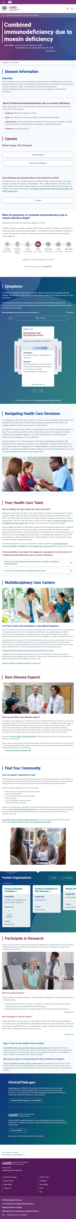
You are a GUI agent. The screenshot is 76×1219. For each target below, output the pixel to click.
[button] (68, 8)
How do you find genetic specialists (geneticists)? (25, 571)
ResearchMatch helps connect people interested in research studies (25, 1048)
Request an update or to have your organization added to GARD (30, 822)
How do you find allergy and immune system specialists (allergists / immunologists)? (32, 563)
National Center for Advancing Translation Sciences (20, 1211)
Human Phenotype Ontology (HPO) (48, 400)
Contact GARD (16, 1130)
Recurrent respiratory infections (16, 357)
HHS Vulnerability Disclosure (12, 1200)
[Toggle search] (72, 8)
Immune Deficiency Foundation (17, 750)
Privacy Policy (44, 1177)
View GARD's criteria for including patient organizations (20, 820)
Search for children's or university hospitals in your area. (20, 663)
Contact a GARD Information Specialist (21, 809)
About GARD (8, 1184)
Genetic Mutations (38, 155)
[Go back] (3, 15)
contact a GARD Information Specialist (23, 736)
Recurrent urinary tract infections (20, 357)
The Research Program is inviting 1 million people (22, 1063)
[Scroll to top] (71, 1214)
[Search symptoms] (10, 318)
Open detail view (37, 384)
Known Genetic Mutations (38, 163)
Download (68, 878)
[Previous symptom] (35, 391)
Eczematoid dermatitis (59, 357)
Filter (54, 878)
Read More (50, 51)
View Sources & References (13, 1155)
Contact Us (7, 1188)
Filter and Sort (40, 318)
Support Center (9, 1181)
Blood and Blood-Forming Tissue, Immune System (20, 312)
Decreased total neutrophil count (56, 357)
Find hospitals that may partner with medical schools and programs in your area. (28, 650)
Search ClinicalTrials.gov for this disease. (26, 1100)
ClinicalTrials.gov (13, 1088)
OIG (41, 1192)
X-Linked (38, 200)
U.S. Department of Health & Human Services (18, 1204)
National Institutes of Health (12, 1207)
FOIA (41, 1188)
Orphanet (46, 266)
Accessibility (44, 1184)
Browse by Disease (10, 1177)
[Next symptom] (41, 391)
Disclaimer (43, 1181)
